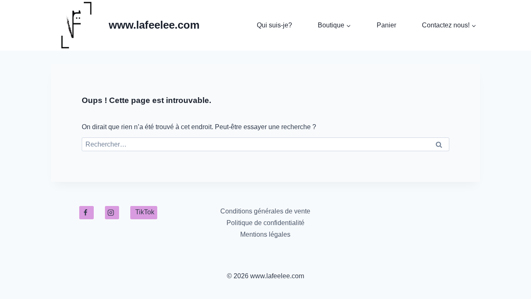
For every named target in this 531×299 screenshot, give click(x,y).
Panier (386, 25)
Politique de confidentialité (265, 222)
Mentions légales (265, 234)
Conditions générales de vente (265, 211)
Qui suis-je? (274, 25)
